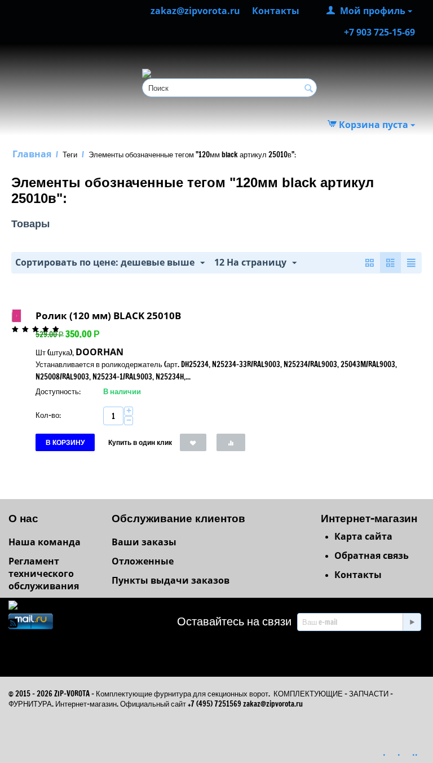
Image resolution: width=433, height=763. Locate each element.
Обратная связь (371, 555)
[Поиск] (308, 88)
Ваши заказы (144, 542)
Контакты (358, 574)
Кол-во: (48, 415)
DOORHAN (99, 352)
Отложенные (143, 561)
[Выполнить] (412, 622)
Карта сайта (363, 536)
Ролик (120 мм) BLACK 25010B (108, 315)
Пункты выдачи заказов (170, 580)
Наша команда (44, 542)
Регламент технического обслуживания (43, 573)
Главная (31, 154)
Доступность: (58, 391)
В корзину (65, 442)
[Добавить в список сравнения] (230, 442)
